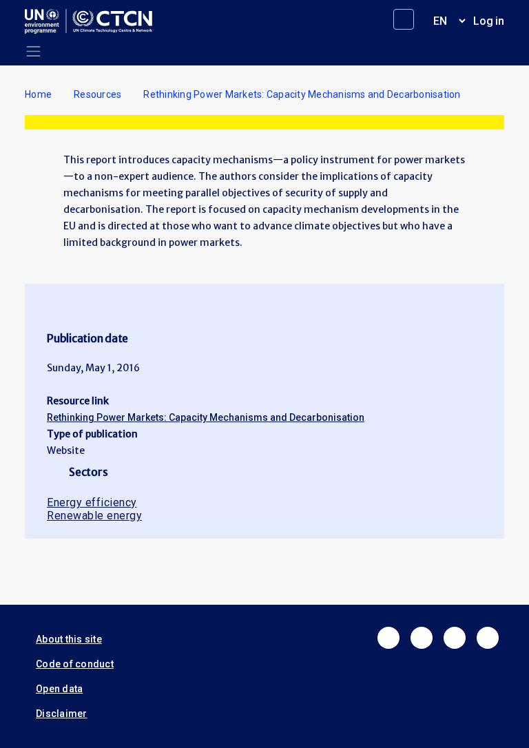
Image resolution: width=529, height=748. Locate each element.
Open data (59, 688)
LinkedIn (454, 638)
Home (38, 94)
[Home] (94, 21)
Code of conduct (75, 663)
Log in (488, 21)
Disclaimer (61, 713)
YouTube (487, 638)
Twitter (421, 638)
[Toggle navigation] (33, 51)
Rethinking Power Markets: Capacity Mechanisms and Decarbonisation (205, 417)
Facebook (388, 638)
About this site (69, 639)
